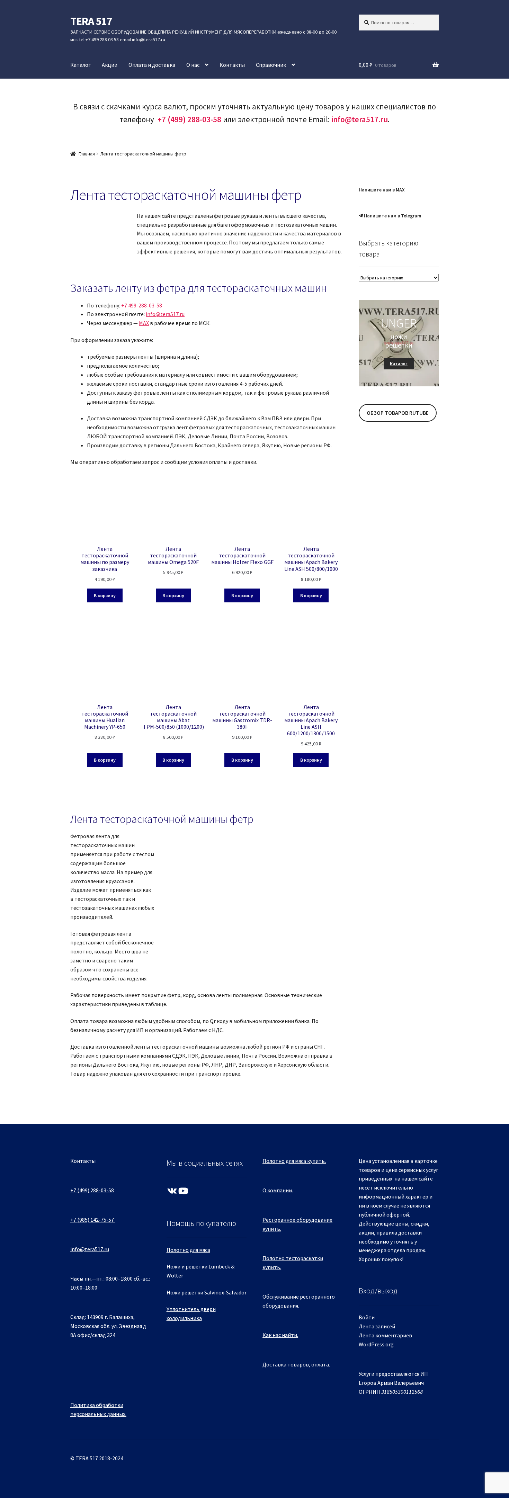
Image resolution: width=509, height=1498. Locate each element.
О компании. (277, 1190)
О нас (192, 64)
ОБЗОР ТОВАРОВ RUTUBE (398, 413)
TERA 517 (91, 21)
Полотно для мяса (188, 1249)
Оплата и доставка (151, 64)
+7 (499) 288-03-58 (92, 1190)
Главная (87, 154)
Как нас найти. (280, 1334)
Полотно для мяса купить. (294, 1160)
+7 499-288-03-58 (141, 305)
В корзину (105, 595)
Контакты (232, 64)
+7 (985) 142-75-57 (92, 1219)
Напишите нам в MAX (382, 190)
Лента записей (377, 1326)
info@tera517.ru (359, 119)
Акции (109, 64)
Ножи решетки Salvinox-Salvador (207, 1292)
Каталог (80, 64)
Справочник (271, 64)
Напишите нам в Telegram (392, 216)
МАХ (144, 323)
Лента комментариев (385, 1335)
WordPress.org (376, 1344)
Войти (367, 1317)
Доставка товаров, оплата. (296, 1364)
